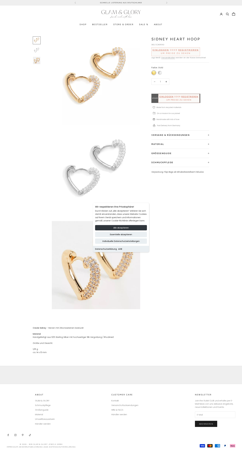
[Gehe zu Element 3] (37, 60)
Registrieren (188, 50)
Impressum (12, 447)
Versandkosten (168, 57)
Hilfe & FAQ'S (117, 409)
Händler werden (43, 423)
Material (39, 414)
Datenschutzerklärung (106, 248)
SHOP (83, 24)
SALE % (143, 24)
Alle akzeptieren (121, 227)
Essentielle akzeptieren (121, 234)
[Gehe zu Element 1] (37, 40)
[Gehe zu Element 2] (37, 50)
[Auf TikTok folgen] (30, 435)
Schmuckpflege (43, 405)
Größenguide (41, 409)
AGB (120, 248)
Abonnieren (206, 424)
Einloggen (161, 50)
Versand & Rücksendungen (124, 405)
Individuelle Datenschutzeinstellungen (121, 241)
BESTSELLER (100, 24)
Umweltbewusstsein (45, 419)
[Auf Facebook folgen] (8, 435)
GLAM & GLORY (42, 400)
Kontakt (115, 400)
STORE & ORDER (123, 24)
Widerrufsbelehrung (31, 447)
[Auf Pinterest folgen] (22, 435)
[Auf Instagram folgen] (15, 435)
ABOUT (158, 24)
